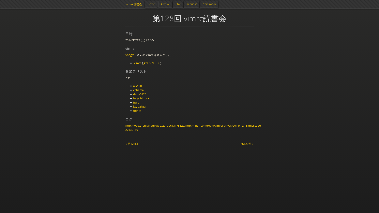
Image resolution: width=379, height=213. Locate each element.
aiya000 (138, 86)
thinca (137, 111)
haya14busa (141, 98)
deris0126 (139, 94)
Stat (178, 4)
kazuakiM (139, 106)
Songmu (130, 55)
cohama (138, 90)
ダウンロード (151, 63)
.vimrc (137, 63)
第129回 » (247, 144)
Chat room (209, 4)
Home (151, 4)
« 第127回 (131, 144)
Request (192, 4)
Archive (165, 4)
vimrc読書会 (134, 4)
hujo (136, 102)
